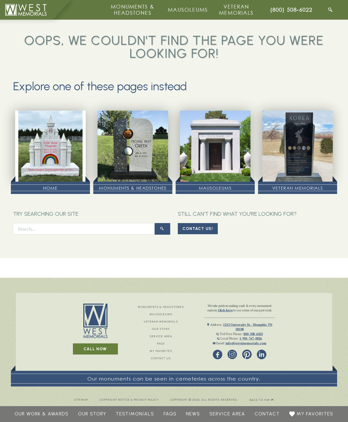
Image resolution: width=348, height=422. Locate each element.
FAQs (161, 343)
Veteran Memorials (236, 9)
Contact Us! (198, 228)
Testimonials (135, 414)
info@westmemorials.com (246, 343)
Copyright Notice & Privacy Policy (129, 399)
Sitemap (81, 399)
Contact (267, 414)
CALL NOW (95, 348)
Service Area (161, 336)
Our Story (161, 329)
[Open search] (330, 10)
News (193, 414)
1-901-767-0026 (250, 338)
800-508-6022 (253, 334)
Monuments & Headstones (132, 9)
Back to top (260, 400)
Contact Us (161, 358)
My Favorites (161, 351)
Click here (225, 310)
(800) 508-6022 (291, 9)
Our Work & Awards (42, 414)
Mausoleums (188, 9)
